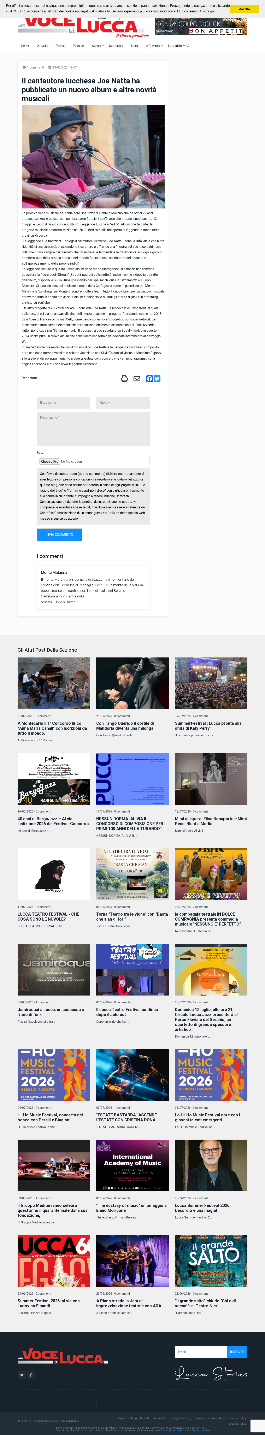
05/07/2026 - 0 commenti (113, 1002)
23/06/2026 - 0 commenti (34, 1294)
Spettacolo (116, 46)
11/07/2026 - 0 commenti (34, 907)
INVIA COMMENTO (59, 534)
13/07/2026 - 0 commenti (191, 811)
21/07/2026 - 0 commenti (34, 716)
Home (25, 46)
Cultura (97, 46)
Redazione (30, 378)
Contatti (144, 1418)
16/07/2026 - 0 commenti (34, 811)
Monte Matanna (54, 572)
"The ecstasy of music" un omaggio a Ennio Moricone (131, 1208)
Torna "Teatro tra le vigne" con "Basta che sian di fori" (132, 916)
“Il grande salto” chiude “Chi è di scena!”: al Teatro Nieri (205, 1303)
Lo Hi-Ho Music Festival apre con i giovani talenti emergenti (207, 1117)
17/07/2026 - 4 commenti (191, 716)
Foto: (40, 452)
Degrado (78, 46)
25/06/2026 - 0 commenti (191, 1198)
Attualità (43, 46)
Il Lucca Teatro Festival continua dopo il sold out (127, 1012)
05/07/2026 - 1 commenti (34, 1002)
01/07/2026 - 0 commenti (113, 1198)
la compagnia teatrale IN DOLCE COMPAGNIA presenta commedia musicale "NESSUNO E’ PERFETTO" (208, 919)
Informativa (159, 1418)
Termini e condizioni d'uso (210, 1418)
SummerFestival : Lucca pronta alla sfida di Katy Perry (208, 725)
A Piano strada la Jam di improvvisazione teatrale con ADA (128, 1303)
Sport (135, 46)
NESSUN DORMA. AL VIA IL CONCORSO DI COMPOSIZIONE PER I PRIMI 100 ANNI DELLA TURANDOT (130, 824)
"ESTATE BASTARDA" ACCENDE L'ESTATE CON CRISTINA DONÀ (126, 1117)
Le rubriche (175, 46)
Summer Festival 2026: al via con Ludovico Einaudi (49, 1303)
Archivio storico (201, 1430)
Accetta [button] (244, 9)
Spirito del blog (127, 1418)
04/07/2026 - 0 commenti (34, 1108)
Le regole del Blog (180, 1418)
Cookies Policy (237, 1424)
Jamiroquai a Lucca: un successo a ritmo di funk (51, 1012)
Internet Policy (237, 1418)
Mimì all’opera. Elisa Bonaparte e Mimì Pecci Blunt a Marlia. (211, 821)
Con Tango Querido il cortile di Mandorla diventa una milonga (125, 725)
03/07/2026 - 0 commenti (191, 1108)
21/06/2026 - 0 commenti (191, 1294)
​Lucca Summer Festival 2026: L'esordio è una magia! (202, 1208)
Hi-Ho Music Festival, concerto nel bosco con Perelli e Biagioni (50, 1117)
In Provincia (153, 46)
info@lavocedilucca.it (177, 1430)
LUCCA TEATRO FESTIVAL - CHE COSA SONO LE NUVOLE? (48, 916)
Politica (61, 46)
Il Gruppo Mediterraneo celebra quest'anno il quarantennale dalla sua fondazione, (53, 1210)
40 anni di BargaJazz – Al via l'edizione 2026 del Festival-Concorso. (54, 821)
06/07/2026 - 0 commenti (113, 907)
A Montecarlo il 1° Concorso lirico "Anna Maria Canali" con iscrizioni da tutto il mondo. (52, 728)
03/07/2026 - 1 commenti (113, 1108)
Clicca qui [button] (207, 11)
